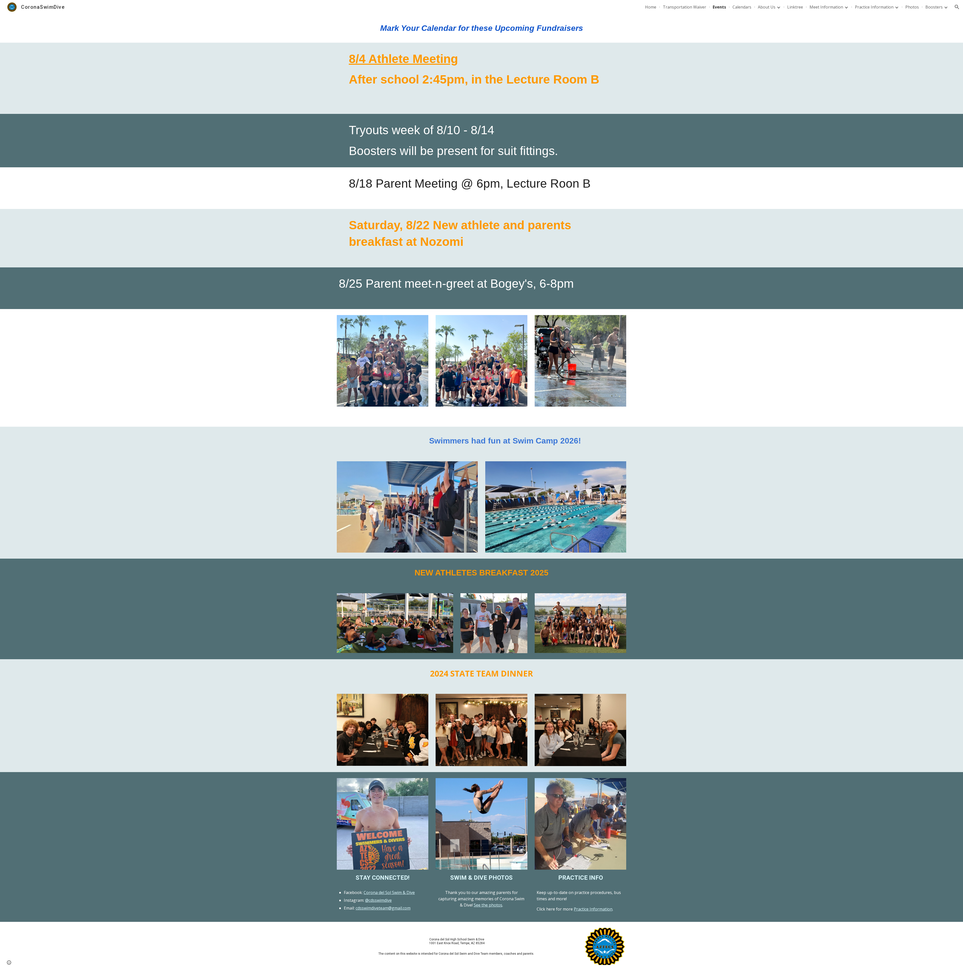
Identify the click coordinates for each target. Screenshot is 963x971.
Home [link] (650, 7)
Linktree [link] (795, 7)
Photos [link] (912, 7)
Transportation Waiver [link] (684, 7)
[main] (481, 28)
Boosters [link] (934, 7)
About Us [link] (766, 7)
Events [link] (719, 7)
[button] (957, 7)
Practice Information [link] (874, 7)
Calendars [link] (742, 7)
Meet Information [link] (826, 7)
